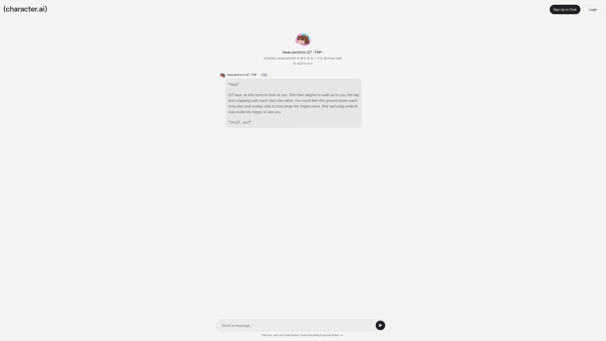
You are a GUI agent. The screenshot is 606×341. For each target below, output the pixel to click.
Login (593, 9)
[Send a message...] (380, 325)
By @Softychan (303, 63)
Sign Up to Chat (565, 9)
